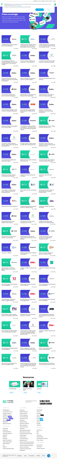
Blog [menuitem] (38, 431)
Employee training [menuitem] (23, 421)
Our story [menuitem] (38, 411)
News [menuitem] (39, 418)
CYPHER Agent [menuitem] (8, 418)
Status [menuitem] (43, 455)
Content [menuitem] (6, 420)
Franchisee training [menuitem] (23, 418)
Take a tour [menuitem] (7, 416)
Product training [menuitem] (23, 435)
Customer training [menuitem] (23, 413)
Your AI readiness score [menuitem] (7, 411)
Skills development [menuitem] (23, 425)
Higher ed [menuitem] (5, 446)
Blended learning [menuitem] (23, 440)
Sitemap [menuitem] (38, 455)
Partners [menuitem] (38, 421)
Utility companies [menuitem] (6, 443)
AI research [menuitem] (39, 435)
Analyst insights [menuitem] (40, 436)
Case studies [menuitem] (39, 446)
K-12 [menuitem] (4, 445)
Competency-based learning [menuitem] (25, 448)
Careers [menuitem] (40, 415)
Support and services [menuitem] (7, 423)
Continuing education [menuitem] (24, 438)
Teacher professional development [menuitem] (27, 443)
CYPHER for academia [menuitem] (7, 415)
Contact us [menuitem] (39, 425)
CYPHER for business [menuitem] (7, 413)
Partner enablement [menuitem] (24, 415)
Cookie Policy (18, 5)
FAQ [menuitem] (37, 433)
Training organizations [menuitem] (7, 441)
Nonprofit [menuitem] (4, 436)
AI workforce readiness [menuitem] (24, 423)
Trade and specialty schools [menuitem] (8, 448)
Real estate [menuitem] (5, 438)
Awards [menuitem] (38, 416)
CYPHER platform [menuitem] (6, 410)
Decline (48, 9)
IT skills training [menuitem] (23, 437)
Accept (39, 9)
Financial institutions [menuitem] (7, 431)
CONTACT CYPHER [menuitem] (48, 1)
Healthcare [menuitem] (5, 435)
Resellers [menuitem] (38, 423)
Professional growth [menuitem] (24, 426)
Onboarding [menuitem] (22, 420)
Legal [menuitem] (25, 455)
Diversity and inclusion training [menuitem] (26, 433)
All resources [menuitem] (39, 430)
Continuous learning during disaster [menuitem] (27, 442)
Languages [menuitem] (19, 455)
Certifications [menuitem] (22, 450)
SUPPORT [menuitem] (54, 1)
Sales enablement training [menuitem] (25, 430)
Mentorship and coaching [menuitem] (25, 431)
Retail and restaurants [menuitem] (7, 440)
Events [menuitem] (40, 420)
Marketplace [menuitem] (5, 421)
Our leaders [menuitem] (39, 413)
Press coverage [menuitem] (40, 440)
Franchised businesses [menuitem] (7, 433)
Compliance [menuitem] (22, 428)
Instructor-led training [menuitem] (24, 447)
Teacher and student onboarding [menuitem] (26, 445)
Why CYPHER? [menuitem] (39, 410)
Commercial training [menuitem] (24, 416)
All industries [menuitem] (5, 428)
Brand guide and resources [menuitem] (42, 438)
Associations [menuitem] (5, 430)
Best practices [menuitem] (40, 445)
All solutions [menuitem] (22, 410)
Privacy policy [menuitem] (31, 455)
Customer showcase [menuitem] (41, 448)
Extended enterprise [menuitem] (24, 411)
